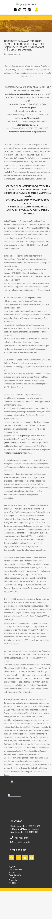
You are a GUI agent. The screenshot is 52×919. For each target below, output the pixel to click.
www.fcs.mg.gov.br (28, 108)
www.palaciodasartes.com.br (27, 94)
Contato (12, 878)
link (49, 94)
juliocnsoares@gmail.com (27, 125)
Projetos (12, 883)
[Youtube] (25, 857)
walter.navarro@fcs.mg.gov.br (27, 118)
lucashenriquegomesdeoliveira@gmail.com (27, 132)
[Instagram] (18, 857)
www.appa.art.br (12, 443)
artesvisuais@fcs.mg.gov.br (19, 453)
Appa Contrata (15, 875)
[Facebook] (11, 857)
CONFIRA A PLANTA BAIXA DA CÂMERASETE (27, 207)
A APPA (12, 867)
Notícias (12, 872)
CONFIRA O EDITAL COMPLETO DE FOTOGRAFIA (27, 190)
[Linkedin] (31, 857)
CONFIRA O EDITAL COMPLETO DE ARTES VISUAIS (27, 186)
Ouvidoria (13, 880)
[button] (26, 18)
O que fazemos (15, 870)
